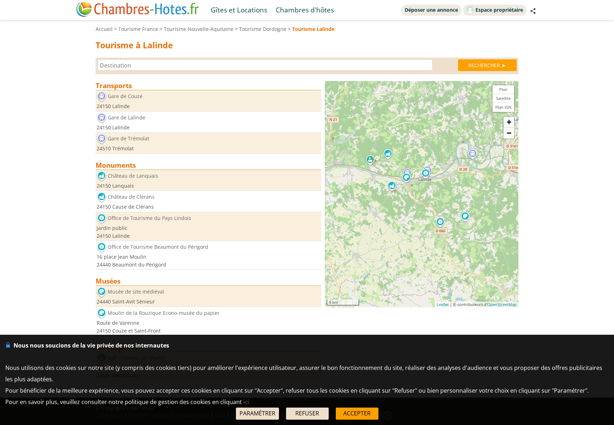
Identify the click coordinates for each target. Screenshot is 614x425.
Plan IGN (503, 107)
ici (246, 402)
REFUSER (307, 413)
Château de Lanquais (133, 175)
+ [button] (509, 122)
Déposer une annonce (431, 9)
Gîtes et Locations (239, 9)
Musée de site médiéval (136, 292)
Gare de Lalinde (126, 117)
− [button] (509, 133)
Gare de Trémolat (128, 138)
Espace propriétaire (499, 9)
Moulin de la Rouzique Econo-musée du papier (164, 313)
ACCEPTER (357, 413)
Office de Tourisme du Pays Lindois (149, 218)
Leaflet (443, 304)
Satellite (503, 98)
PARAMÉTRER (257, 413)
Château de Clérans (131, 197)
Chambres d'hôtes (305, 9)
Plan (503, 89)
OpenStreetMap (502, 304)
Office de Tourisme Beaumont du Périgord (158, 247)
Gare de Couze (125, 96)
